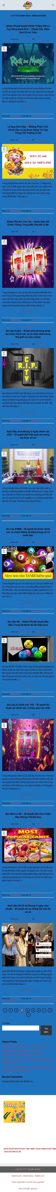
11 (50, 1010)
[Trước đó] (5, 1010)
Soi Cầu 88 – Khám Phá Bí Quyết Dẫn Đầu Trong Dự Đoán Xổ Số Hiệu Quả (28, 623)
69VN (6, 1149)
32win (38, 1149)
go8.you (34, 1189)
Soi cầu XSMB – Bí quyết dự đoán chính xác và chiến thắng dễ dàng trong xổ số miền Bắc (28, 532)
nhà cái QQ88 (24, 1189)
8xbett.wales (17, 1176)
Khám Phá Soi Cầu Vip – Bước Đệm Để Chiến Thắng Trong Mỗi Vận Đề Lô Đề (28, 223)
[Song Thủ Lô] (28, 5)
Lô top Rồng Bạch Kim (39, 116)
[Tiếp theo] (28, 1014)
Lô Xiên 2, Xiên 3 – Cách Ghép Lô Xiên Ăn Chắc (23, 1055)
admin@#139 (40, 39)
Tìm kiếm (6, 1023)
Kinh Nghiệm (28, 23)
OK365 (11, 1149)
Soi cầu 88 (35, 694)
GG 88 (18, 1152)
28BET (32, 1149)
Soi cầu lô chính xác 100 (40, 803)
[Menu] (3, 5)
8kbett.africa (28, 1176)
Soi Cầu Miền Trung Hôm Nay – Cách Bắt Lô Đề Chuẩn (26, 1046)
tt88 (13, 1152)
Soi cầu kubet (36, 421)
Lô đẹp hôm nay (37, 211)
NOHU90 (18, 1149)
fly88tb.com (39, 1176)
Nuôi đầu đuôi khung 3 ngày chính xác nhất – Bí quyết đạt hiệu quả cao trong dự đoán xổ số (28, 434)
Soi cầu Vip (36, 320)
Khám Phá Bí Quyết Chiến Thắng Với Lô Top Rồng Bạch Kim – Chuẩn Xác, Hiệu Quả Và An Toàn (28, 29)
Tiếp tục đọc (28, 107)
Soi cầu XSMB (37, 611)
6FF (23, 1149)
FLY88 (48, 1149)
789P (28, 1149)
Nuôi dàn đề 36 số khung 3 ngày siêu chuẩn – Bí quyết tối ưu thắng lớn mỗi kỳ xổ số (28, 908)
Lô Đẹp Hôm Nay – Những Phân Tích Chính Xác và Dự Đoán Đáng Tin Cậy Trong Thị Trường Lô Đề (28, 130)
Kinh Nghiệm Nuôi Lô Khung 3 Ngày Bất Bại (21, 1051)
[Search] (53, 5)
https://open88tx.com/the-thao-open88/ (28, 1182)
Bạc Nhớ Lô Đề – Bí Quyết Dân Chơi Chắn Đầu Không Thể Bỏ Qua (28, 815)
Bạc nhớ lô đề (36, 895)
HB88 (43, 1149)
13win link (8, 1152)
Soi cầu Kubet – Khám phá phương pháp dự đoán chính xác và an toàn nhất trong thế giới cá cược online (28, 334)
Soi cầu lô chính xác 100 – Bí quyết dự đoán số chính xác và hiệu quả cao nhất (28, 706)
